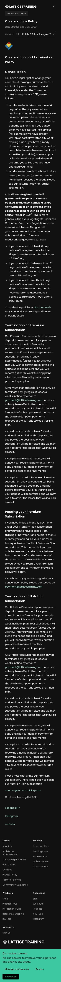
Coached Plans (41, 846)
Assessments (40, 856)
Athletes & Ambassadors (10, 853)
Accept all (11, 976)
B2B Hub (7, 918)
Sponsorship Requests (14, 859)
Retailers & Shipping (13, 913)
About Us (7, 846)
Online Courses (41, 861)
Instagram (11, 816)
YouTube (38, 913)
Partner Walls (42, 307)
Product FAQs (10, 903)
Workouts (38, 903)
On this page (18, 13)
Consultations (40, 866)
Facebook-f (12, 808)
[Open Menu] (53, 6)
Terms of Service (12, 879)
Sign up (6, 932)
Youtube (10, 824)
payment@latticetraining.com (23, 400)
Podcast (37, 908)
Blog (35, 898)
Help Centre (9, 864)
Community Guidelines (15, 884)
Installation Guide (12, 908)
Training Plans (40, 851)
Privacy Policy (10, 874)
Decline (40, 969)
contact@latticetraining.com (23, 790)
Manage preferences (17, 969)
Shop (5, 898)
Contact (7, 869)
